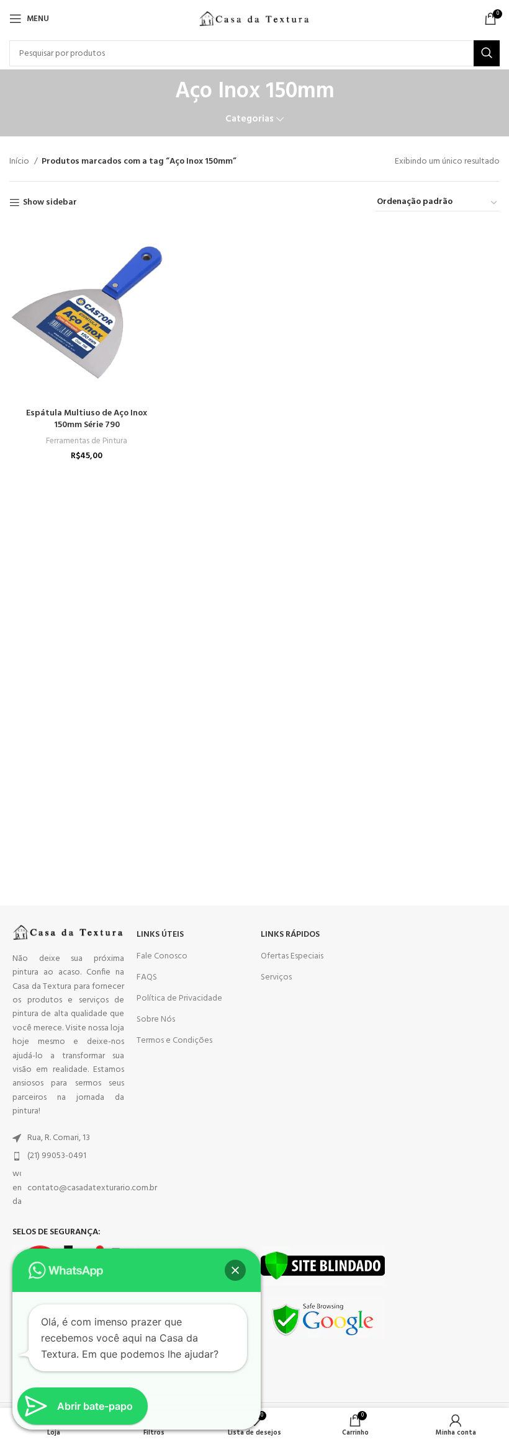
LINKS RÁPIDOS (290, 934)
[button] (235, 1270)
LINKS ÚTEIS (160, 934)
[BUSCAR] (487, 53)
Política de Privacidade (179, 998)
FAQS (147, 977)
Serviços (276, 977)
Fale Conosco (162, 956)
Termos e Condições (174, 1040)
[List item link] (68, 1138)
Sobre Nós (156, 1019)
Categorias (249, 119)
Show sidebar (50, 203)
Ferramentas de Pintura (86, 441)
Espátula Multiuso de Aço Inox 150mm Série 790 (86, 419)
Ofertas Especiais (292, 956)
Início (20, 162)
